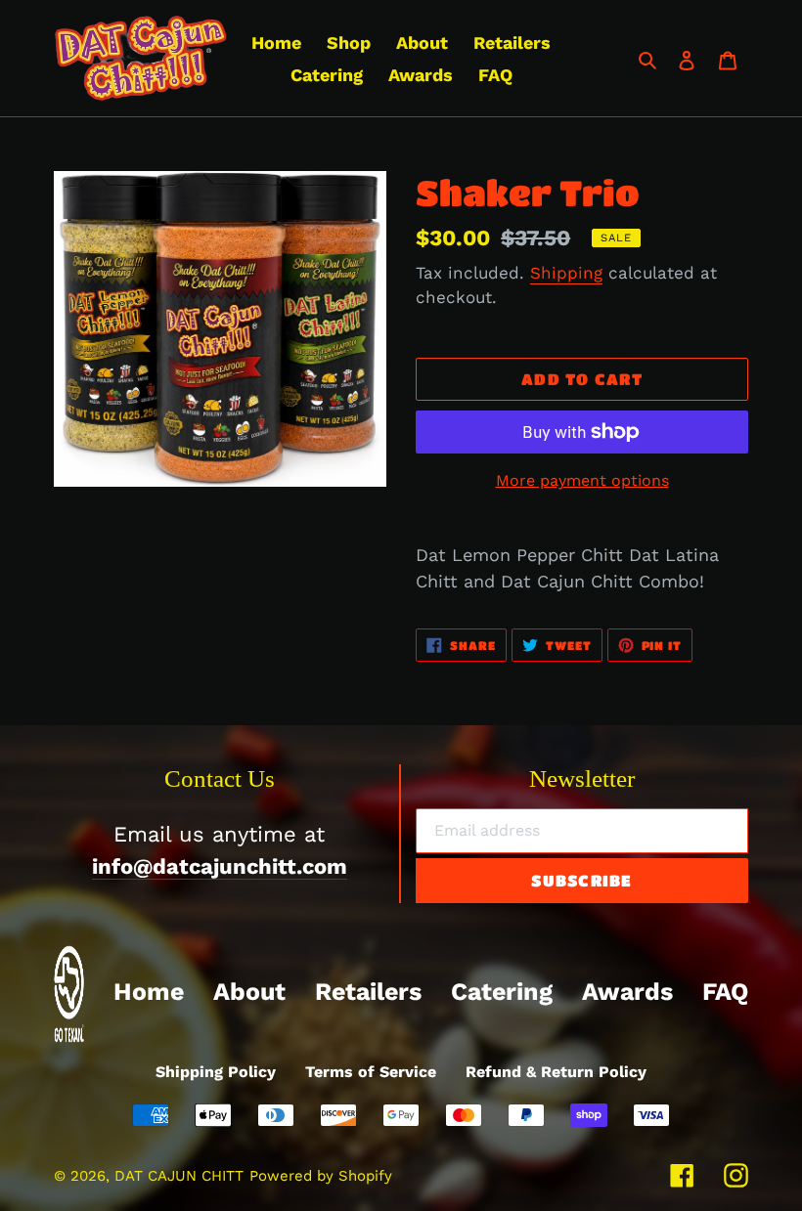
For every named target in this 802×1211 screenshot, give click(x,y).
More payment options (582, 480)
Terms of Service (370, 1071)
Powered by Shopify (320, 1176)
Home (148, 991)
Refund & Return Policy (556, 1071)
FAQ (725, 991)
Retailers (368, 991)
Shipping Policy (216, 1071)
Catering (502, 991)
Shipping (566, 272)
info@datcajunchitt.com (219, 866)
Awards (627, 991)
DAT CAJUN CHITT (179, 1176)
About (249, 991)
